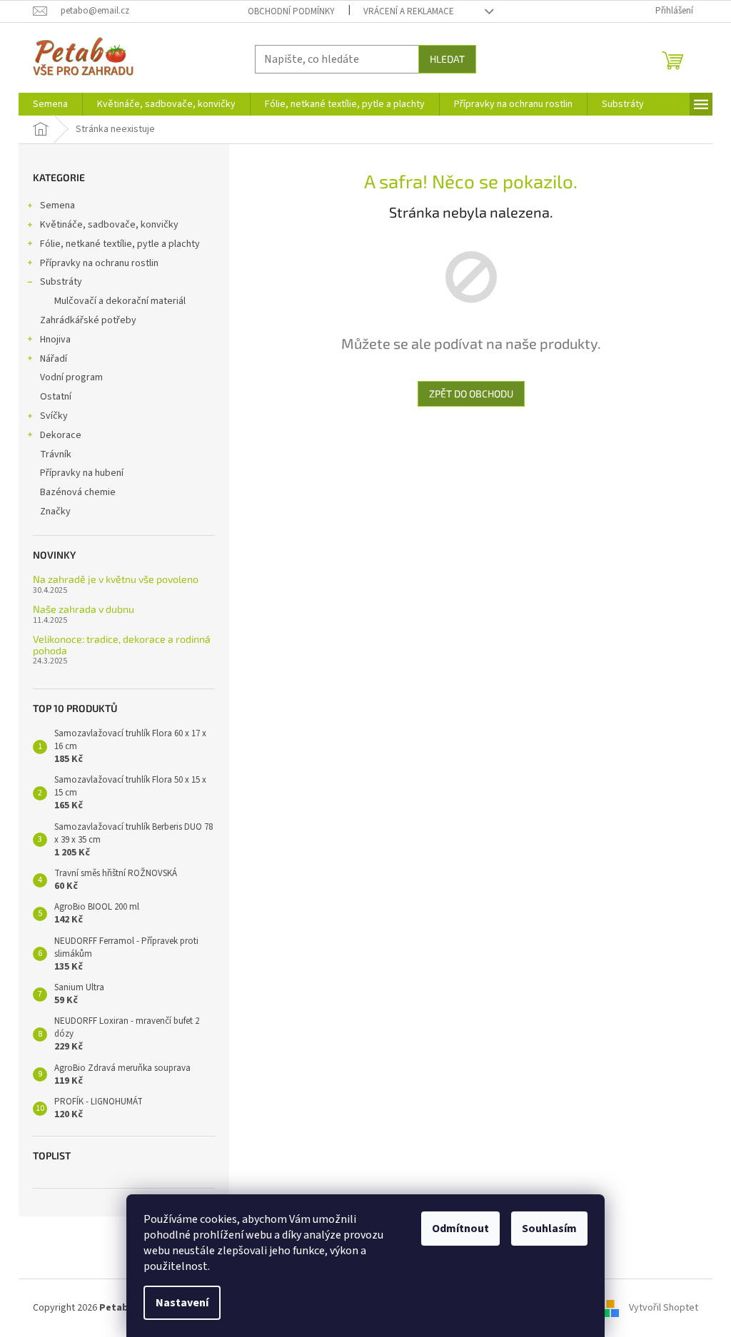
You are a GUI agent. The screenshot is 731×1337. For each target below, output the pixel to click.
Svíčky (54, 416)
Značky (55, 511)
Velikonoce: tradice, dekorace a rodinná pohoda (122, 645)
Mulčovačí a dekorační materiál (120, 301)
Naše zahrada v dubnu (83, 609)
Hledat (447, 59)
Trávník (55, 454)
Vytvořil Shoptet (663, 1308)
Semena (57, 205)
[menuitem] (50, 104)
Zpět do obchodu (471, 393)
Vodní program (71, 377)
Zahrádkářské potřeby (88, 320)
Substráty (61, 282)
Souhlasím (549, 1228)
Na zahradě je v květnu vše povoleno (115, 579)
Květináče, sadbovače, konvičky (109, 225)
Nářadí (53, 359)
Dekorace (60, 435)
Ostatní (55, 397)
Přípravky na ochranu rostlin (99, 263)
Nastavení (182, 1303)
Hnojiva (55, 339)
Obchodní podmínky (291, 11)
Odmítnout (460, 1228)
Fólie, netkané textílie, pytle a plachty (120, 244)
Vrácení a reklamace (408, 11)
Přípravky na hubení (81, 473)
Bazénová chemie (78, 492)
